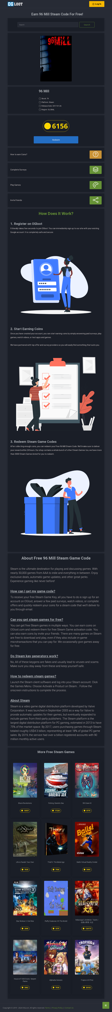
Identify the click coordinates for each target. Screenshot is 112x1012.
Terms (47, 1008)
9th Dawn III (87, 803)
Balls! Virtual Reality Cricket (87, 862)
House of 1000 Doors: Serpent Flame (25, 980)
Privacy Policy (57, 1008)
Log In (98, 4)
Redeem (56, 140)
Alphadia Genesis (55, 980)
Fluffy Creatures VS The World (56, 921)
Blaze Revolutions (25, 803)
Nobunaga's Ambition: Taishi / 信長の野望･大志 (87, 921)
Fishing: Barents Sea (56, 803)
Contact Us (69, 1008)
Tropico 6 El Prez (87, 980)
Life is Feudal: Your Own (25, 862)
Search (87, 24)
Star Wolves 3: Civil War (25, 921)
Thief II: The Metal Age (56, 862)
